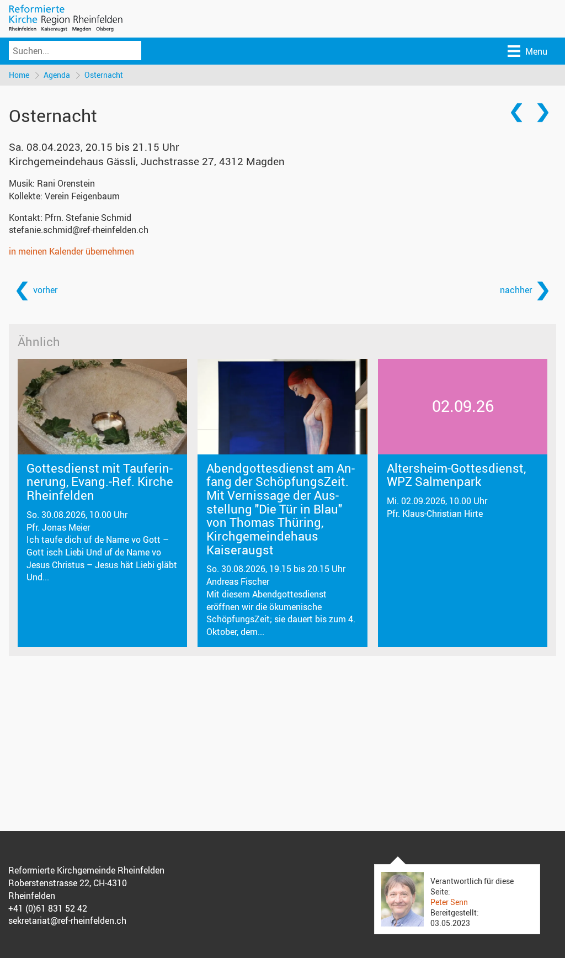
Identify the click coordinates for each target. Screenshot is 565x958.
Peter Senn (449, 902)
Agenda (57, 75)
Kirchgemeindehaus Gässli (147, 161)
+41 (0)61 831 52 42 (47, 908)
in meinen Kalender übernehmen (71, 251)
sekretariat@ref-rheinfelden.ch (67, 920)
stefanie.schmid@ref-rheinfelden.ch (78, 230)
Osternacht (103, 75)
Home (19, 75)
